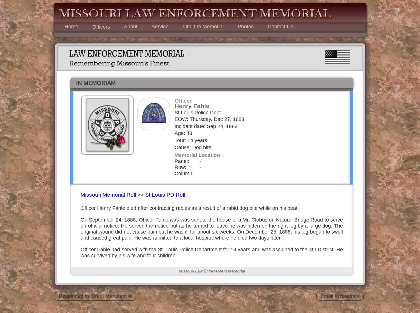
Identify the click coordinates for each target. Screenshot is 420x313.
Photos (246, 26)
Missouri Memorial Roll (108, 195)
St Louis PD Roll (165, 195)
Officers (101, 27)
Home (71, 26)
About (130, 26)
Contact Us (280, 26)
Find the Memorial (203, 26)
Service (160, 26)
